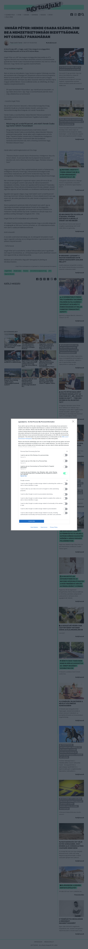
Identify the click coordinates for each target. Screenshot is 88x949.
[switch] (65, 455)
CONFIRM (31, 521)
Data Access (44, 527)
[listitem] (44, 451)
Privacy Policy (53, 527)
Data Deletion (34, 527)
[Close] (73, 422)
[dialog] (44, 474)
